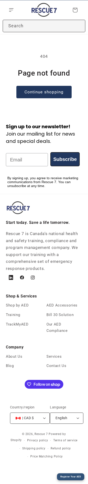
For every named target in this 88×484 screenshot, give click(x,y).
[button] (11, 10)
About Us (14, 356)
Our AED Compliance (57, 327)
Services (54, 356)
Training (13, 315)
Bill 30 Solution (60, 315)
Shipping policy (33, 448)
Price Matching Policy (46, 456)
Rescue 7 (41, 434)
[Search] (79, 26)
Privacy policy (37, 440)
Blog (10, 366)
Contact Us (56, 366)
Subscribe (65, 159)
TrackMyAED (17, 324)
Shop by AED (17, 305)
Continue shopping (44, 92)
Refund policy (61, 448)
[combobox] (44, 26)
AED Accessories (61, 305)
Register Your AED (70, 476)
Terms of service (65, 440)
